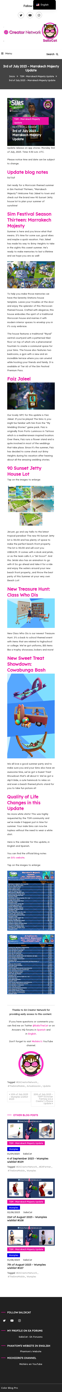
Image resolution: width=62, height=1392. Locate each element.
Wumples (13, 1149)
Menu (8, 53)
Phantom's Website (30, 1351)
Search (50, 54)
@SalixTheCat (41, 1025)
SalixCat (32, 127)
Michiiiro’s (37, 1041)
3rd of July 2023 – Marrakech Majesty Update (26, 135)
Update (46, 1086)
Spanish (41, 1029)
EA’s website (17, 857)
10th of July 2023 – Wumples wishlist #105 (18, 1096)
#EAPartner (45, 1167)
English (32, 1033)
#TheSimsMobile (16, 1086)
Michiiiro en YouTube (30, 1364)
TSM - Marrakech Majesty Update (27, 121)
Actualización (34, 1086)
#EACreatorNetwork (26, 1082)
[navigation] (44, 5)
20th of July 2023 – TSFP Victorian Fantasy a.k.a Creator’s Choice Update (43, 1099)
